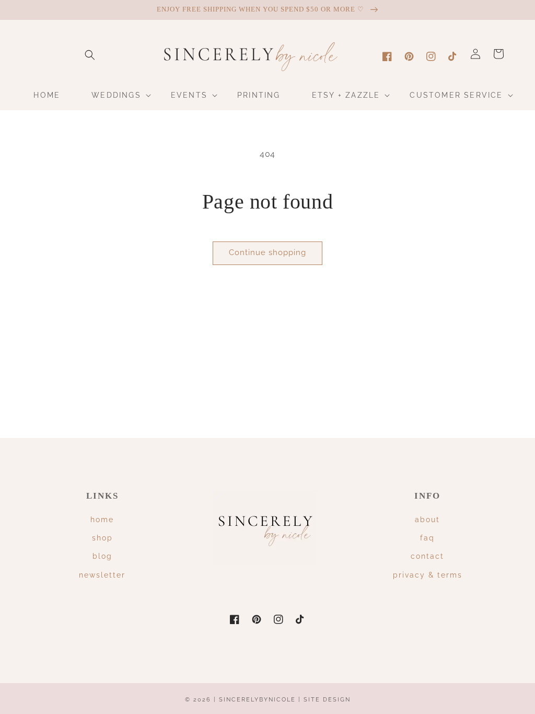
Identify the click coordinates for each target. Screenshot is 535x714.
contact (427, 556)
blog (102, 556)
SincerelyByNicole (258, 699)
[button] (89, 54)
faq (427, 538)
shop (102, 538)
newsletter (102, 575)
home (102, 519)
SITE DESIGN (327, 699)
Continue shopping (267, 252)
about (427, 519)
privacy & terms (427, 575)
